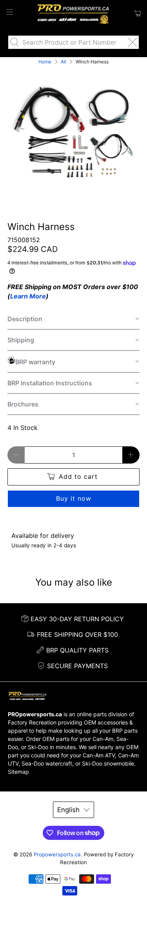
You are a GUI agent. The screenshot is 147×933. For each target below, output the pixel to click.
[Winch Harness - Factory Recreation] (73, 132)
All (63, 61)
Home (44, 61)
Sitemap (18, 771)
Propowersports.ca (57, 854)
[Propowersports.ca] (74, 13)
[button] (73, 319)
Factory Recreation (32, 722)
